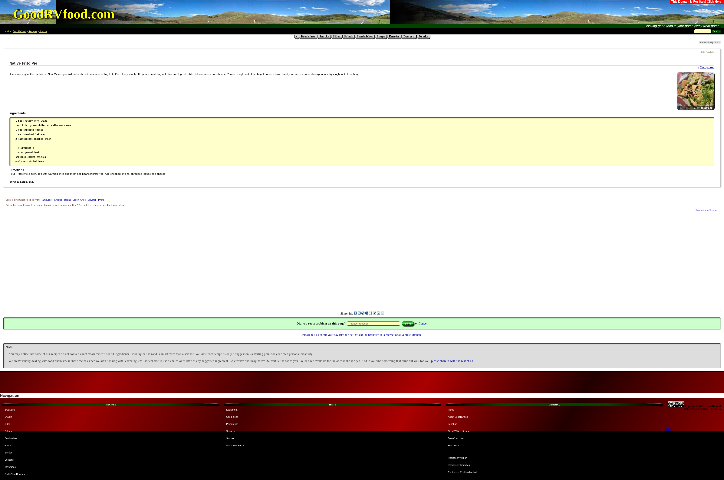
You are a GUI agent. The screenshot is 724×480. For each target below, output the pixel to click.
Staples (230, 438)
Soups (381, 36)
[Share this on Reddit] (374, 313)
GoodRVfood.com (63, 14)
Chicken (58, 200)
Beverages (10, 467)
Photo (101, 200)
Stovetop (92, 200)
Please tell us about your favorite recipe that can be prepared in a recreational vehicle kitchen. (362, 334)
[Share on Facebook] (355, 313)
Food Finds (453, 445)
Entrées (394, 36)
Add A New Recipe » (15, 474)
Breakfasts (308, 36)
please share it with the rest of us (452, 361)
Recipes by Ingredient (459, 465)
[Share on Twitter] (359, 313)
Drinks (423, 36)
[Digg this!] (366, 313)
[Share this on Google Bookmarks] (370, 313)
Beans (67, 200)
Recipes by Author (457, 458)
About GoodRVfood (458, 417)
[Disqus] (362, 259)
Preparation (232, 424)
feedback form (110, 205)
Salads (348, 36)
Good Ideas (232, 417)
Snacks (43, 31)
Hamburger (46, 200)
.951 (668, 429)
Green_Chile (79, 200)
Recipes (32, 31)
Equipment (231, 409)
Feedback (453, 424)
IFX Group (715, 409)
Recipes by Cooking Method (462, 472)
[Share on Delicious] (362, 313)
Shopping (231, 431)
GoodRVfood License (459, 431)
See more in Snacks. (706, 210)
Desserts (409, 36)
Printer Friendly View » (710, 43)
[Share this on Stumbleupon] (378, 313)
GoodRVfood (19, 31)
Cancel (423, 323)
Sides (336, 36)
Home (451, 409)
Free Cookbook (456, 438)
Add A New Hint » (235, 445)
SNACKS (707, 51)
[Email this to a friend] (382, 313)
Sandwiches (365, 36)
